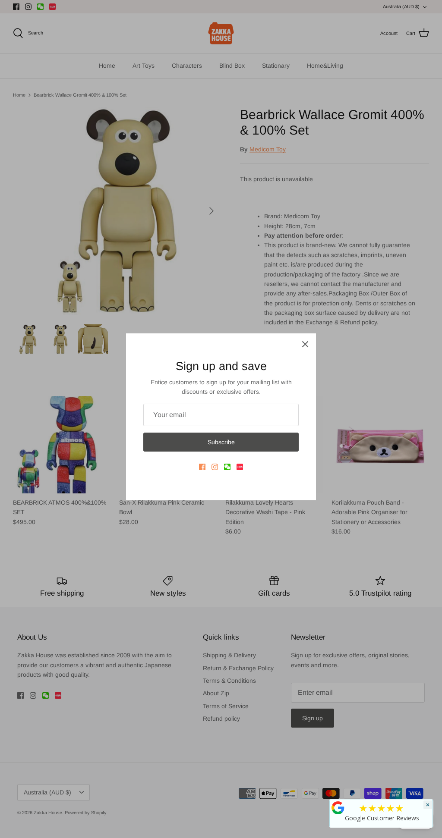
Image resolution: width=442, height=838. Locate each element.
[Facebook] (202, 467)
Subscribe (221, 442)
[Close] (305, 344)
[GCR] (338, 808)
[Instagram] (215, 467)
